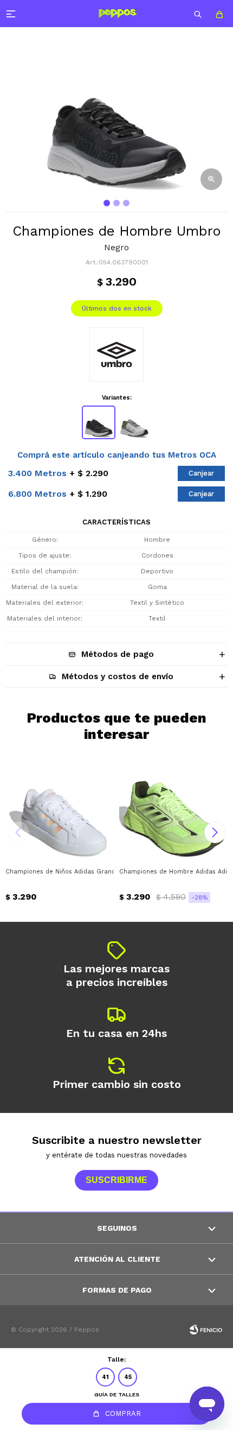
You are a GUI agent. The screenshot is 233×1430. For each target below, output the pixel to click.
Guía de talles (116, 1394)
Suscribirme (116, 1180)
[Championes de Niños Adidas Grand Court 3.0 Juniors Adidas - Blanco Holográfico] (59, 807)
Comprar (123, 1413)
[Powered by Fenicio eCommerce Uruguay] (206, 1329)
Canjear (201, 473)
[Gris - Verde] (134, 422)
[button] (198, 13)
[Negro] (98, 422)
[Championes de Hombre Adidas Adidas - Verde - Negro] (173, 807)
